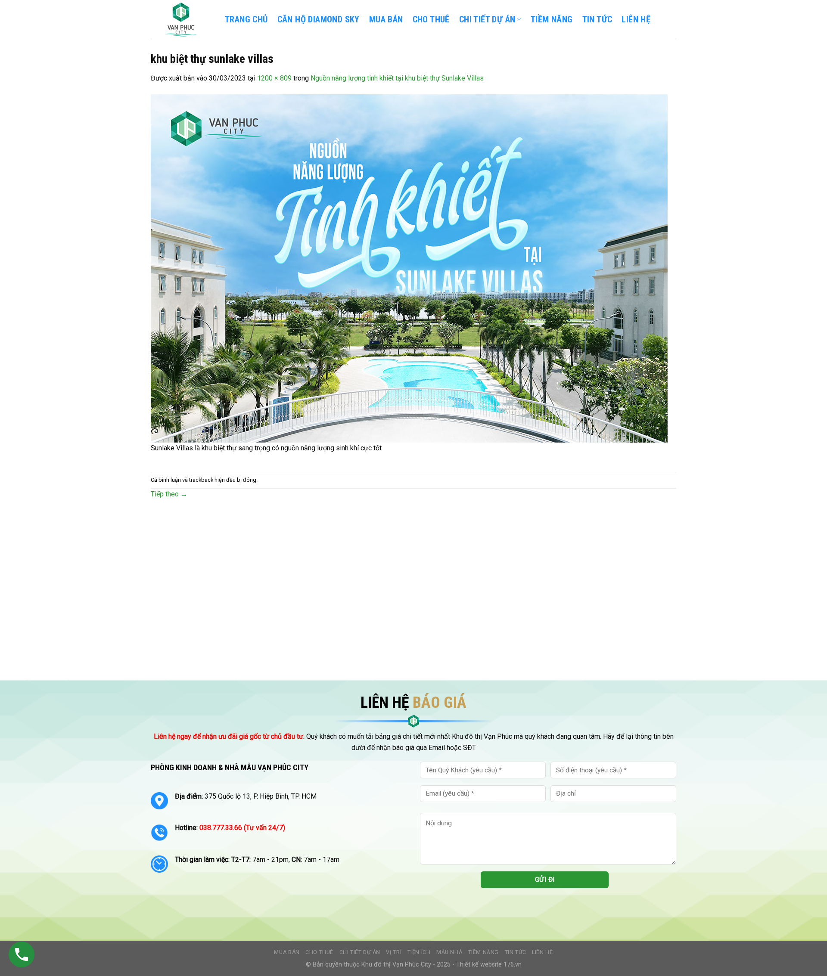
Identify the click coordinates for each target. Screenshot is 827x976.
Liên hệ (542, 952)
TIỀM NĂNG (552, 19)
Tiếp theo (169, 494)
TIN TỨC (597, 19)
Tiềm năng (483, 952)
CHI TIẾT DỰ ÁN (487, 19)
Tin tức (515, 952)
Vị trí (393, 952)
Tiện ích (419, 952)
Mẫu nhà (449, 952)
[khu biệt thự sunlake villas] (409, 267)
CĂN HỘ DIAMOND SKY (318, 19)
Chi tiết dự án (360, 952)
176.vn (513, 964)
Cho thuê (431, 19)
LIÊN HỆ (636, 19)
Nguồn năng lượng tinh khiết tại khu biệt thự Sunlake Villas (397, 78)
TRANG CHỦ (246, 19)
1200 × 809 (274, 78)
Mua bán (386, 19)
